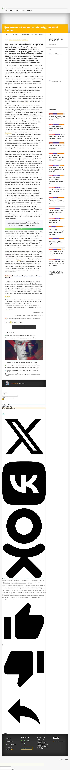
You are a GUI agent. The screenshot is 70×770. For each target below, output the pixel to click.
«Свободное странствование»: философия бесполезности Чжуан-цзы (56, 212)
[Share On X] (24, 457)
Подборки (22, 10)
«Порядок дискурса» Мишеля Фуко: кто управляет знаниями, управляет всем (56, 253)
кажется (19, 259)
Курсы (6, 10)
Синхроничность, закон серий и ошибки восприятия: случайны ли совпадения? (56, 169)
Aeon (7, 309)
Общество (15, 39)
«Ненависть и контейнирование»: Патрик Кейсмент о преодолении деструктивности (56, 263)
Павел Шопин (21, 383)
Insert (13, 769)
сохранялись (25, 101)
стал (18, 251)
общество (21, 322)
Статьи (11, 10)
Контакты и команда (11, 744)
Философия (62, 218)
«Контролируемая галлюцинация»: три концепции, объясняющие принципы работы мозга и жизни (56, 231)
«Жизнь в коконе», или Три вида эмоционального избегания (56, 137)
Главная (6, 34)
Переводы (29, 10)
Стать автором (9, 741)
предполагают (8, 132)
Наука (50, 226)
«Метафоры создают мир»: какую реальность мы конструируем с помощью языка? (57, 147)
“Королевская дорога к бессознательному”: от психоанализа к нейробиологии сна (56, 180)
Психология (61, 124)
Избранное (50, 165)
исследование (8, 254)
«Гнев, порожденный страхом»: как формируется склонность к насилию (56, 201)
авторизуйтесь (5, 393)
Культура (15, 34)
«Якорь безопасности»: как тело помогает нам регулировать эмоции (56, 191)
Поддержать (24, 229)
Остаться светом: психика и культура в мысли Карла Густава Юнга (56, 242)
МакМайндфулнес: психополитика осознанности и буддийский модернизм (57, 118)
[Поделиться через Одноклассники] (24, 577)
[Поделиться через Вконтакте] (24, 507)
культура (14, 322)
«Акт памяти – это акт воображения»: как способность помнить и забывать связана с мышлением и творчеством (56, 158)
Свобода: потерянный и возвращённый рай (54, 221)
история (8, 322)
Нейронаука (50, 153)
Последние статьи (25, 39)
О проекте (8, 738)
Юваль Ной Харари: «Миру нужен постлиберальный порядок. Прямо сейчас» (23, 276)
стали (37, 109)
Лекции (16, 10)
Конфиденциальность (60, 742)
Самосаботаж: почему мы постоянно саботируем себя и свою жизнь (56, 128)
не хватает (12, 211)
